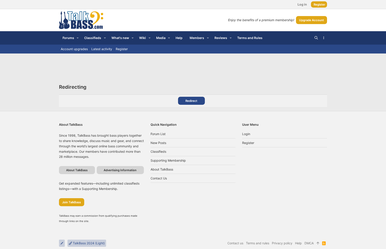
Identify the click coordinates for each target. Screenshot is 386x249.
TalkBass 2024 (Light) (88, 243)
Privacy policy (282, 243)
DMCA (309, 243)
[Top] (318, 243)
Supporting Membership (168, 160)
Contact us (159, 178)
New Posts (158, 143)
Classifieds (158, 151)
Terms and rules (257, 243)
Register (248, 143)
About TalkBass (162, 169)
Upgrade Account (311, 20)
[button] (78, 38)
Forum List (158, 134)
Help (298, 243)
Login (246, 134)
